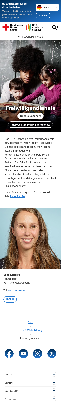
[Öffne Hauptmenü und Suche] (55, 27)
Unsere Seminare (30, 116)
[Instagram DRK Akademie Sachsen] (37, 353)
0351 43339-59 (16, 290)
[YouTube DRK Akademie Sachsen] (23, 353)
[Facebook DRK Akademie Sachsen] (9, 353)
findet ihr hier (17, 196)
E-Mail (10, 299)
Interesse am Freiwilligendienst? (30, 124)
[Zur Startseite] (22, 27)
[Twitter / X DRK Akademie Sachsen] (51, 353)
